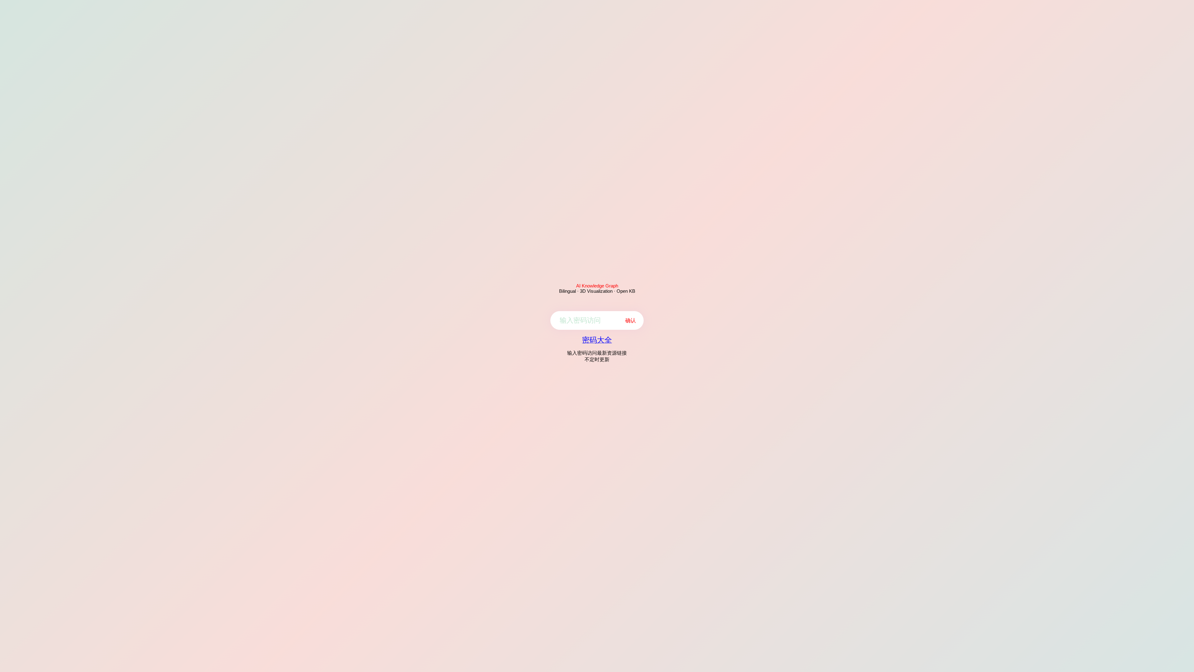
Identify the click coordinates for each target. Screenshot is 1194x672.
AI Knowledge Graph (597, 285)
